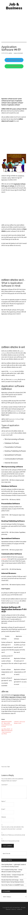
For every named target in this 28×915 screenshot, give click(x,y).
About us (13, 909)
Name (3, 801)
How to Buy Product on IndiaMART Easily (12, 885)
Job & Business (14, 6)
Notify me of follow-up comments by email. (13, 835)
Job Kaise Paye (16, 907)
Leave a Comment (18, 53)
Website (3, 817)
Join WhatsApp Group (14, 66)
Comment (4, 784)
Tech (8, 766)
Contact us (19, 909)
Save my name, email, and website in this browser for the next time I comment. (12, 828)
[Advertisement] (14, 25)
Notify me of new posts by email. (10, 841)
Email (3, 809)
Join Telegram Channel (15, 60)
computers (4, 559)
